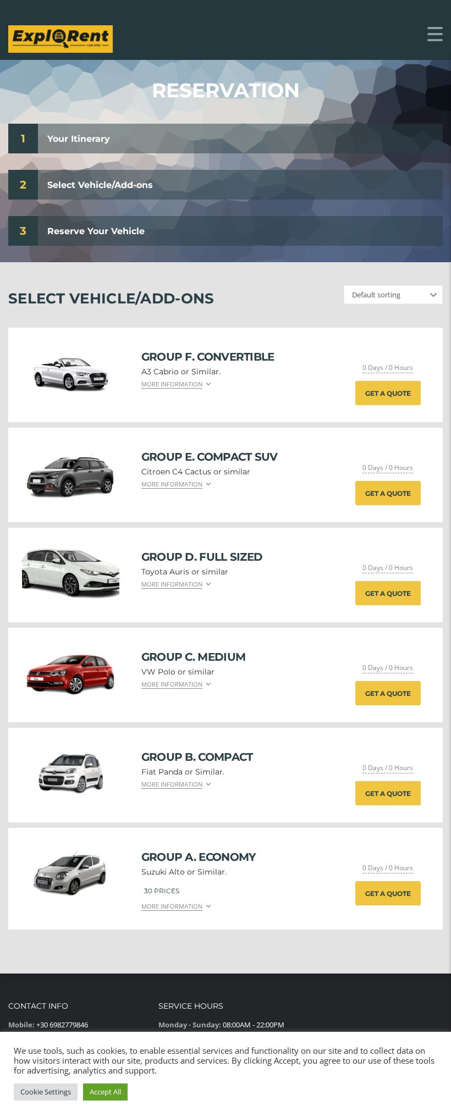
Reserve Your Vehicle (96, 231)
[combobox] (393, 294)
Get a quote (388, 393)
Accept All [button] (105, 1092)
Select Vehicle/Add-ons (100, 185)
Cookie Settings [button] (45, 1092)
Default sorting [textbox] (376, 295)
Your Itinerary (78, 139)
